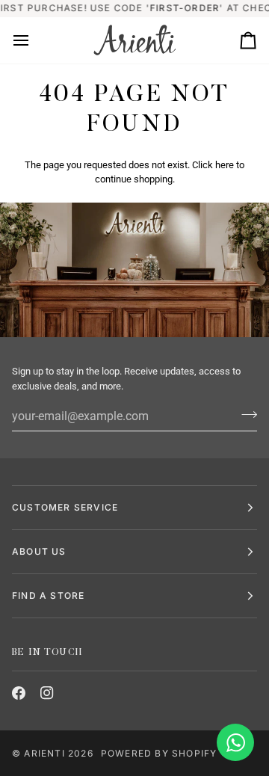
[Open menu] (34, 40)
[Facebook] (18, 693)
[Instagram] (47, 693)
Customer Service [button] (65, 507)
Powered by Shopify (159, 753)
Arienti (44, 753)
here (224, 164)
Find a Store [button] (48, 595)
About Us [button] (39, 551)
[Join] (244, 414)
